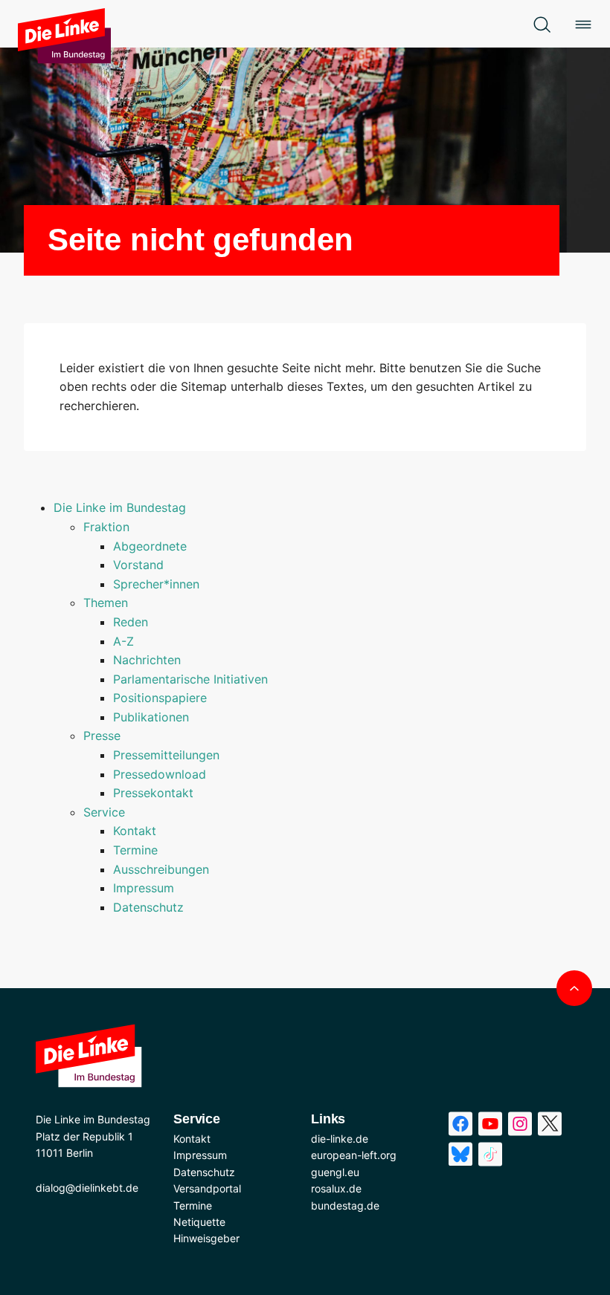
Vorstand (138, 564)
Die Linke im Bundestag (120, 507)
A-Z (123, 641)
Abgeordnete (150, 546)
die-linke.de (339, 1138)
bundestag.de (345, 1205)
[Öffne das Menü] (583, 23)
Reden (130, 621)
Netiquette (199, 1222)
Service (104, 812)
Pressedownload (159, 774)
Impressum (143, 887)
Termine (135, 850)
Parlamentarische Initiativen (190, 679)
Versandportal (207, 1188)
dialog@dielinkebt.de (87, 1187)
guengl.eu (335, 1172)
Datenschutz (148, 907)
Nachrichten (147, 659)
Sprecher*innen (156, 584)
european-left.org (353, 1155)
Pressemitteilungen (166, 754)
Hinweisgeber (206, 1238)
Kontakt (134, 830)
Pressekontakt (153, 792)
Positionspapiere (160, 697)
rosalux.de (336, 1188)
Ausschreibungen (161, 869)
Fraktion (106, 526)
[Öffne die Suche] (541, 23)
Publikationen (151, 717)
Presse (102, 735)
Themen (105, 602)
